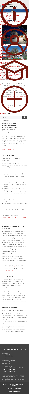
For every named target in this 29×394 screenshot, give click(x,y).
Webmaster (14, 385)
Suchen (24, 117)
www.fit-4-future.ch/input (10, 270)
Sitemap (10, 388)
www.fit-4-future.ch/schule (11, 267)
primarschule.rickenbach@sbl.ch (14, 367)
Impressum (18, 388)
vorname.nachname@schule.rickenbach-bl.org (14, 217)
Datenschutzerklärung (14, 391)
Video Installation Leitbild (8, 149)
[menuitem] (2, 115)
